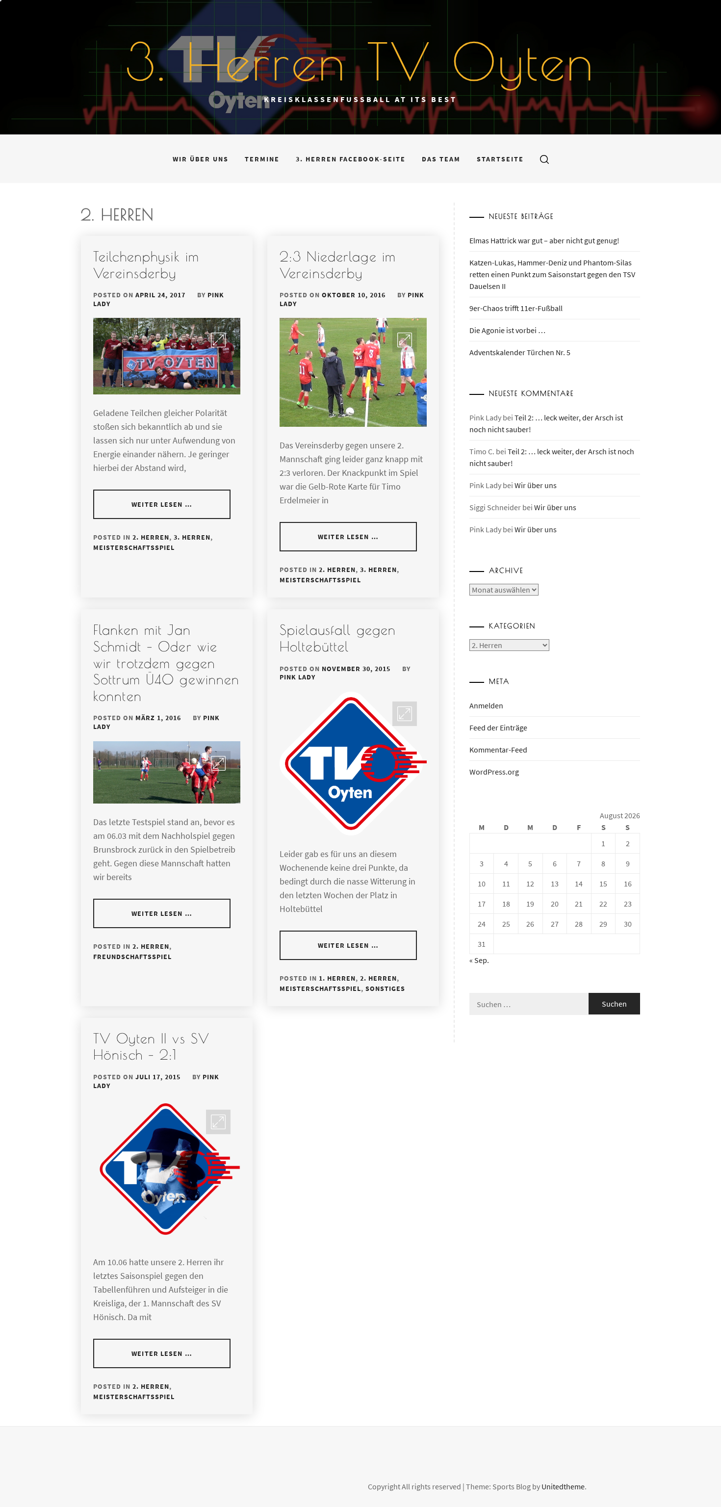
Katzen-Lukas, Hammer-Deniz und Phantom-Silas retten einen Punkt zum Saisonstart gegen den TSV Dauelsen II (552, 274)
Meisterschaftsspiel (134, 547)
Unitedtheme (563, 1486)
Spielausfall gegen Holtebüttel (338, 638)
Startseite (500, 159)
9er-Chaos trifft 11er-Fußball (516, 308)
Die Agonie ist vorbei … (507, 330)
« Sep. (479, 960)
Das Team (441, 159)
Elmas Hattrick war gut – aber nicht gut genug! (544, 240)
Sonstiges (385, 988)
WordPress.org (494, 772)
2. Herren (150, 537)
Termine (262, 159)
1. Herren (337, 978)
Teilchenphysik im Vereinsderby (146, 264)
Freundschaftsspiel (132, 956)
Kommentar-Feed (498, 749)
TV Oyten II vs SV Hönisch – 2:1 (151, 1046)
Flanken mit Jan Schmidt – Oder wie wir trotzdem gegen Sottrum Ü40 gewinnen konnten (166, 662)
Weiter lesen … (161, 504)
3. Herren (192, 537)
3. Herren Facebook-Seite (351, 159)
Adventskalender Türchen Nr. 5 (519, 352)
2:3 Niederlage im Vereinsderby (338, 264)
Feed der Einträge (498, 727)
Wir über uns (201, 159)
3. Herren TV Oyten (360, 61)
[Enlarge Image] (218, 340)
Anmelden (486, 705)
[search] (544, 159)
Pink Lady (297, 677)
